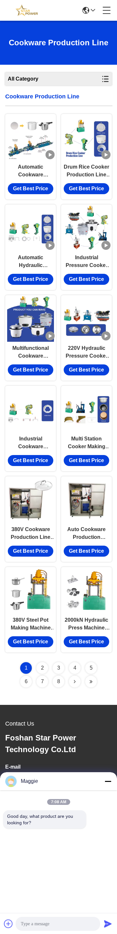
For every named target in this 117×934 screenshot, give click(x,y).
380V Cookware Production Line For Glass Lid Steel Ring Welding (30, 534)
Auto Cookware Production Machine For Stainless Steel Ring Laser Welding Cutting (86, 534)
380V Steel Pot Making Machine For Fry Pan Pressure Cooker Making (31, 624)
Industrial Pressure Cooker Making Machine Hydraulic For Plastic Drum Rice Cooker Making (87, 262)
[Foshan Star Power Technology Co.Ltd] (26, 10)
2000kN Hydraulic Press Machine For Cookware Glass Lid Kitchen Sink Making (86, 624)
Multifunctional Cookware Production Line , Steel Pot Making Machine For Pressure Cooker (30, 352)
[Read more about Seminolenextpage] (75, 681)
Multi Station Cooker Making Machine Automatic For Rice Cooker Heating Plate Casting (86, 443)
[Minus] (108, 781)
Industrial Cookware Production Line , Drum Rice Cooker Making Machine (30, 443)
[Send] (108, 924)
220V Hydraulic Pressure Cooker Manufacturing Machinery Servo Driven (87, 352)
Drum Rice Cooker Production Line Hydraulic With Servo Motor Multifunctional (86, 171)
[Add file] (8, 924)
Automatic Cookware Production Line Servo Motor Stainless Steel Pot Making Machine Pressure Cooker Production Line (30, 171)
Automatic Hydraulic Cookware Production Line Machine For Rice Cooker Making (30, 262)
